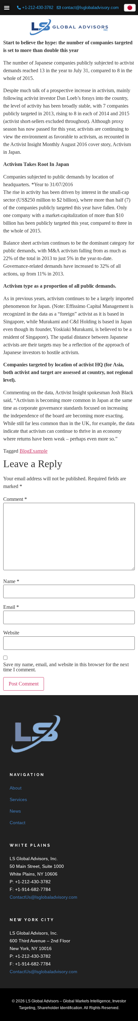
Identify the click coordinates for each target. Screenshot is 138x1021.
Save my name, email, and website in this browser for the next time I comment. (66, 667)
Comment (15, 499)
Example (38, 451)
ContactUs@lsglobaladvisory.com (43, 897)
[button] (6, 7)
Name (11, 581)
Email (11, 607)
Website (11, 632)
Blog (25, 451)
